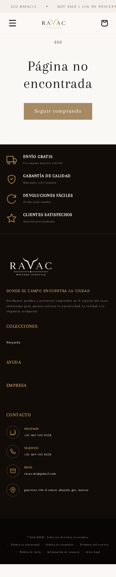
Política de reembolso (60, 544)
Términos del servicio (94, 544)
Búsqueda (13, 342)
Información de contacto (63, 552)
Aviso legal (93, 552)
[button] (12, 23)
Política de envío (30, 552)
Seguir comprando (58, 111)
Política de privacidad (25, 544)
